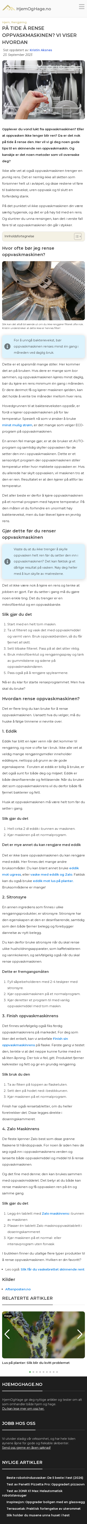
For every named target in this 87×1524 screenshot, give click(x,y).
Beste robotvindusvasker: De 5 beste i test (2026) (45, 1478)
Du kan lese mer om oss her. (23, 1409)
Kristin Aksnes (41, 50)
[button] (82, 8)
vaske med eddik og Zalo (51, 874)
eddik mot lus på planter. (53, 881)
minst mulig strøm (17, 425)
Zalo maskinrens (55, 1213)
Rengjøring (19, 22)
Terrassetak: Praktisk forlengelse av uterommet (44, 1509)
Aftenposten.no (18, 1289)
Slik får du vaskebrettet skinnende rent (52, 1269)
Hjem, (6, 22)
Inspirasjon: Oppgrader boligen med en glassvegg (46, 1502)
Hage (8, 1315)
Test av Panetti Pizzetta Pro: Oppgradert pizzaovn (46, 1484)
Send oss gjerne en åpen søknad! (26, 1448)
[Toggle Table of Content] (75, 236)
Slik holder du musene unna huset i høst (38, 1515)
